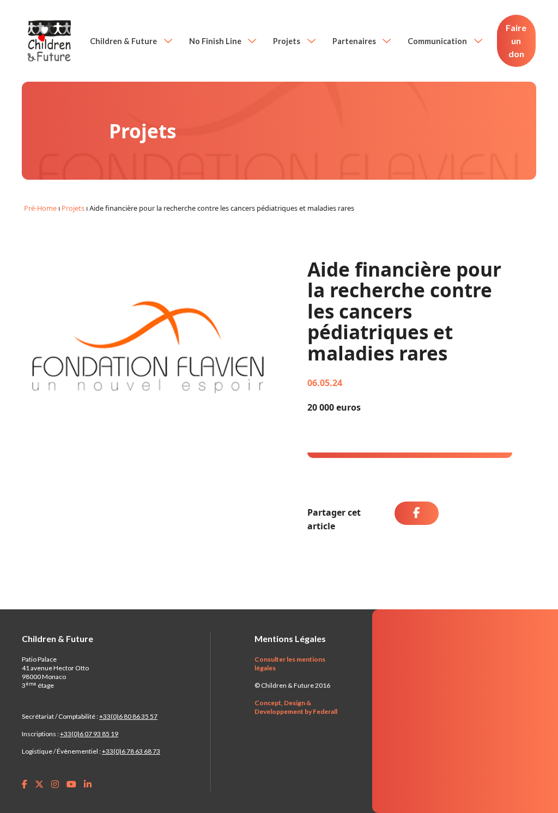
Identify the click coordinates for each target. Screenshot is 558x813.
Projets (287, 41)
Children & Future (124, 41)
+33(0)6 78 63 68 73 (131, 751)
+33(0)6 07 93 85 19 (89, 734)
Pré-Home (40, 208)
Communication (438, 41)
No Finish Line (216, 41)
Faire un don (516, 40)
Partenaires (355, 41)
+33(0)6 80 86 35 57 (128, 716)
